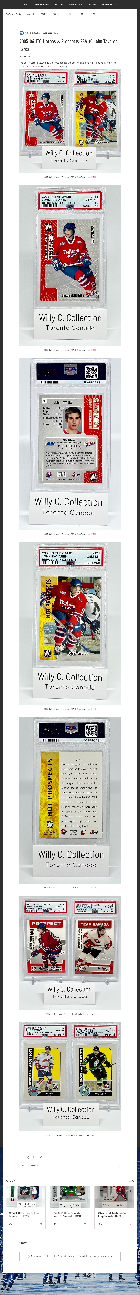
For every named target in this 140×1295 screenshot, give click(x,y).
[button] (130, 14)
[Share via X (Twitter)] (27, 1157)
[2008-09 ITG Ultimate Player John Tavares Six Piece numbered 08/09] (70, 1197)
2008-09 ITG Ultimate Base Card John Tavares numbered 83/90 (24, 1215)
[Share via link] (41, 1157)
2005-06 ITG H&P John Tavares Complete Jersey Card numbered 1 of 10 (114, 1215)
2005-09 (44, 14)
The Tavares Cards (13, 14)
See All (131, 1181)
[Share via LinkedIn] (34, 1157)
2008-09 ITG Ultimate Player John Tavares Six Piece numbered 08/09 (67, 1215)
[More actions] (119, 33)
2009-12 (56, 14)
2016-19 (80, 14)
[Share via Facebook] (20, 1157)
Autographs (30, 14)
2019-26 (91, 14)
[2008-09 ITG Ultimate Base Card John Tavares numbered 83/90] (25, 1197)
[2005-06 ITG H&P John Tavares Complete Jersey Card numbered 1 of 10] (114, 1197)
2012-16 (68, 14)
